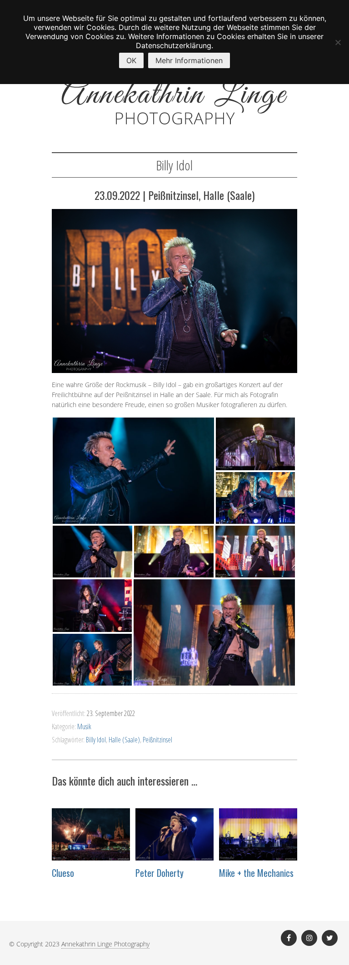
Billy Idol (96, 740)
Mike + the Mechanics (256, 873)
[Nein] (337, 42)
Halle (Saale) (124, 740)
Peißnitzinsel (157, 740)
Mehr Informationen (189, 60)
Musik (84, 726)
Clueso (63, 873)
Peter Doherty (159, 873)
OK (131, 60)
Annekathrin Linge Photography (105, 944)
